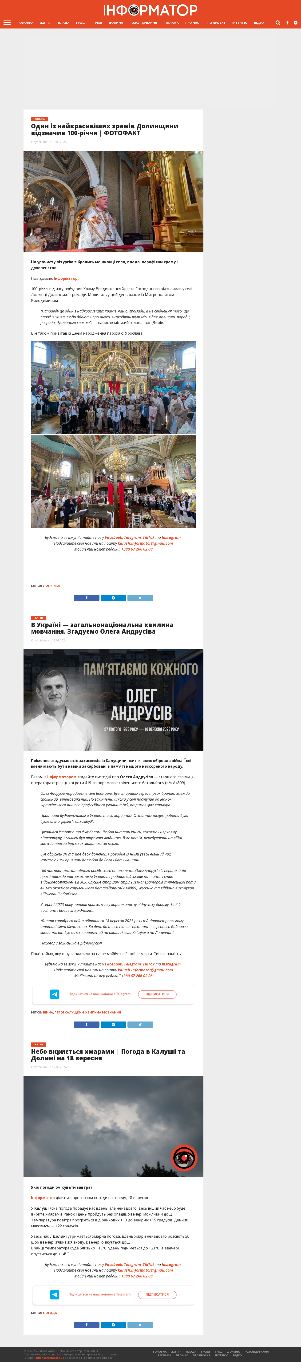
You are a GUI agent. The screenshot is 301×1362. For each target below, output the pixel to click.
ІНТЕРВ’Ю (239, 22)
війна (48, 1012)
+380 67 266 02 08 (137, 549)
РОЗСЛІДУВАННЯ (143, 22)
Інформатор (43, 1197)
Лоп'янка (51, 586)
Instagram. (172, 537)
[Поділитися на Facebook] (86, 596)
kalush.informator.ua (49, 1357)
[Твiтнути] (140, 596)
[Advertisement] (150, 71)
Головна (25, 22)
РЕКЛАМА (171, 22)
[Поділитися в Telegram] (113, 596)
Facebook (113, 537)
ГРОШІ (81, 22)
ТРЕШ (97, 22)
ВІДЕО (259, 22)
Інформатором (61, 776)
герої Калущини (69, 1012)
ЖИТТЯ (45, 22)
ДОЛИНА (116, 22)
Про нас (192, 22)
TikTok (148, 537)
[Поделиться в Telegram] (113, 1023)
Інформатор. (66, 278)
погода (50, 1313)
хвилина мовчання (103, 1012)
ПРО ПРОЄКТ (216, 22)
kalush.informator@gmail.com (145, 543)
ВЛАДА (63, 22)
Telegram (132, 537)
